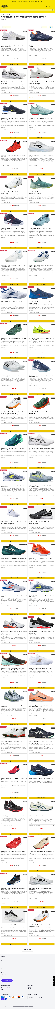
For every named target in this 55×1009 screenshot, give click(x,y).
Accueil (2, 14)
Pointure (30, 200)
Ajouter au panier (14, 64)
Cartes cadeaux (4, 968)
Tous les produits (5, 972)
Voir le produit (14, 577)
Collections (8, 14)
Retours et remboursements (7, 965)
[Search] (52, 10)
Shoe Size (3, 53)
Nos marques (4, 970)
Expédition (3, 967)
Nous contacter (4, 959)
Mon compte (4, 976)
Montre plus (27, 949)
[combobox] (27, 10)
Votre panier (4, 974)
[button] (51, 27)
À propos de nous (5, 961)
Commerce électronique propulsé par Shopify (23, 1006)
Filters (44, 27)
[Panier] (49, 6)
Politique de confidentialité (7, 963)
